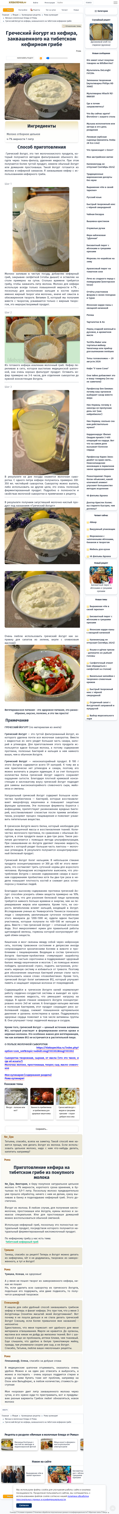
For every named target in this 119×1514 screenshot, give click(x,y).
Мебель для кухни (99, 549)
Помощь (13, 1512)
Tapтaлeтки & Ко (96, 322)
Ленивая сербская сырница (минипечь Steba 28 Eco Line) (101, 139)
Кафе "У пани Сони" (98, 368)
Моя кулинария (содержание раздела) (28, 1075)
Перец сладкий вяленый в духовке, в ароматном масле (101, 332)
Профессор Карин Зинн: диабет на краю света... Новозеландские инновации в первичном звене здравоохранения (100, 463)
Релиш (90, 315)
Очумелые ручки (96, 228)
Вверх (5, 1410)
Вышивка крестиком (98, 221)
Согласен (24, 1505)
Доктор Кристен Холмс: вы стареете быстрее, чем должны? (101, 505)
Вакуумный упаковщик (102, 529)
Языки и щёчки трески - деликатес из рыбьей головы (100, 652)
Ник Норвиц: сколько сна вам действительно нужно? (101, 424)
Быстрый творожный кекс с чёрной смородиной (100, 692)
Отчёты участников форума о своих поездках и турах (101, 294)
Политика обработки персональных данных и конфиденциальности (60, 1512)
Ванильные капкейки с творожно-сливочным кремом (101, 679)
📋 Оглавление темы (72, 26)
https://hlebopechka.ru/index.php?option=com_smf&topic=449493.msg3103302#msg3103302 (42, 1049)
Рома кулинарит (14, 1078)
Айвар (93, 522)
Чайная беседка (95, 214)
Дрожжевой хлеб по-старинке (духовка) (101, 43)
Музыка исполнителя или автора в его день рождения (101, 126)
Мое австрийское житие (100, 157)
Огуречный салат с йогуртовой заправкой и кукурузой (100, 705)
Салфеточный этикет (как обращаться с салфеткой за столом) (100, 665)
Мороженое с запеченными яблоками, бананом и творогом (100, 539)
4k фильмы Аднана (97, 495)
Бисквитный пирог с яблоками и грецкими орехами (99, 248)
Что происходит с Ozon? (100, 150)
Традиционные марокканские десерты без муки (99, 177)
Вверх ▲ (106, 1512)
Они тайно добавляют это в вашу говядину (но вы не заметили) (101, 378)
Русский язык (94, 197)
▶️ (41, 58)
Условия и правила (25, 1512)
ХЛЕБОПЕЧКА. (17, 2)
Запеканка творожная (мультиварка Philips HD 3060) (100, 83)
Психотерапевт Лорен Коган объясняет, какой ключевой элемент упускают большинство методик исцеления (100, 482)
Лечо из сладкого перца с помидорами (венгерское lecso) (101, 281)
